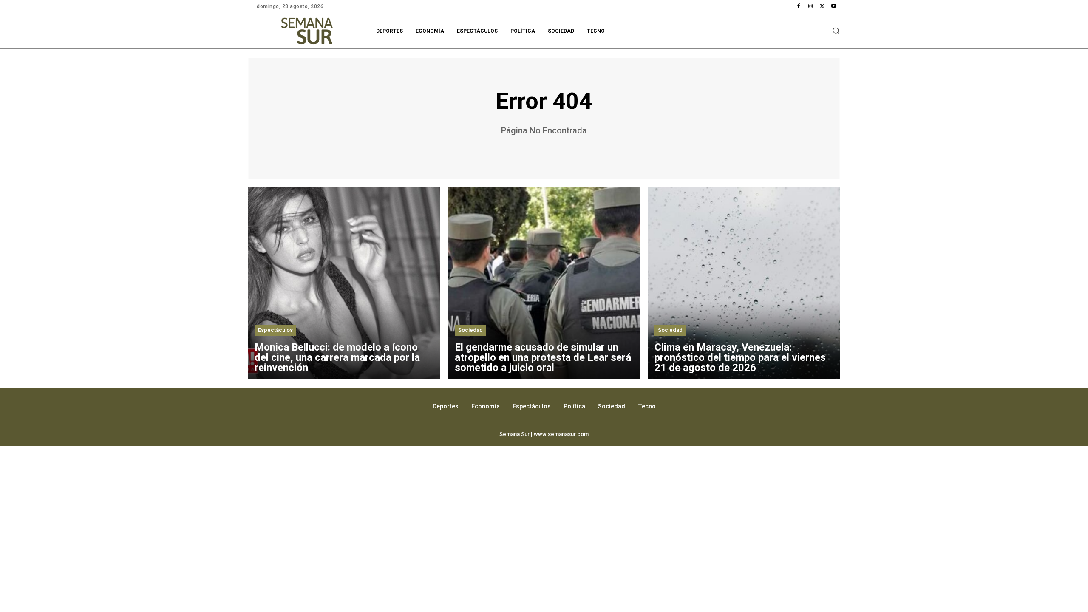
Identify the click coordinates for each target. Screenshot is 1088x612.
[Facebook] (799, 6)
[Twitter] (822, 6)
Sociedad (470, 330)
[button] (836, 30)
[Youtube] (834, 6)
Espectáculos (275, 330)
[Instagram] (810, 6)
